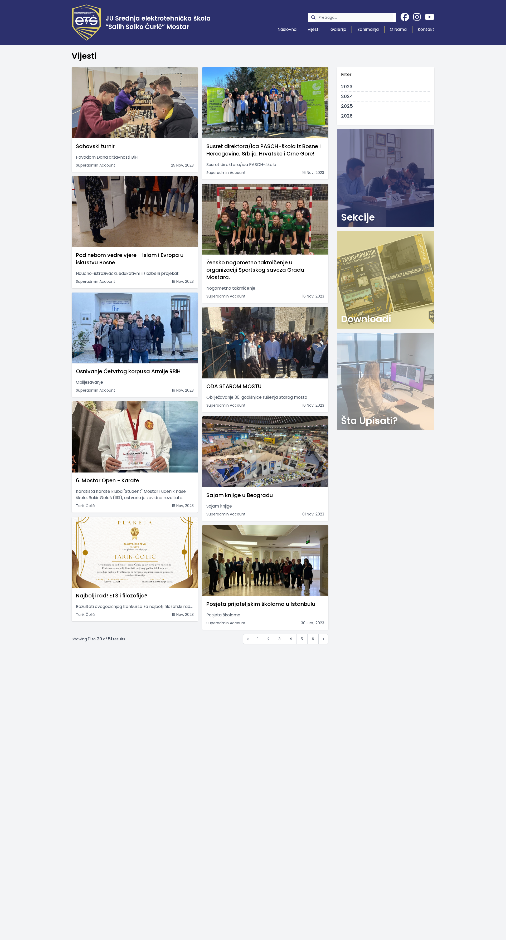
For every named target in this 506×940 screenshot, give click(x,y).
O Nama (398, 29)
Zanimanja (368, 29)
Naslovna (287, 29)
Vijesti (313, 29)
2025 (347, 106)
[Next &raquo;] (323, 639)
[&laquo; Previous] (248, 639)
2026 (347, 116)
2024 (347, 96)
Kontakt (426, 29)
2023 (346, 86)
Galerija (338, 29)
